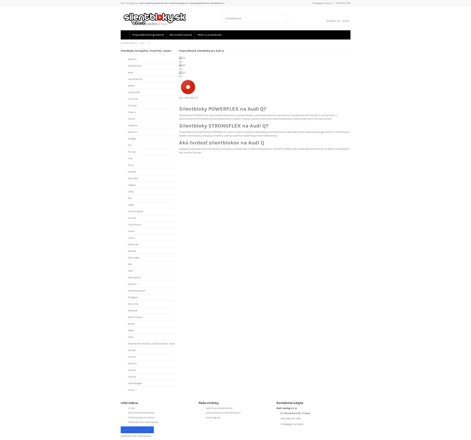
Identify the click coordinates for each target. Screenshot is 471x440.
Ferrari (132, 151)
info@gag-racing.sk (322, 3)
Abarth (132, 59)
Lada (131, 204)
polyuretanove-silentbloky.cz (223, 412)
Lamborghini (135, 211)
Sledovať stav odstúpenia (143, 422)
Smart (132, 356)
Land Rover (134, 224)
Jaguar (132, 184)
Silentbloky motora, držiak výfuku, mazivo (153, 343)
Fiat (130, 158)
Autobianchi (135, 79)
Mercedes (134, 257)
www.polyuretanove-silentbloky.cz (206, 3)
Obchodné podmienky (141, 412)
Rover (131, 323)
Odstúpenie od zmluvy (141, 417)
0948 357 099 (342, 3)
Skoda (131, 350)
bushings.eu (213, 417)
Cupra (131, 112)
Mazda (132, 251)
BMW (131, 85)
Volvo (131, 389)
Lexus (131, 231)
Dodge (132, 138)
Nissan (132, 284)
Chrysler (133, 98)
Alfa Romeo (134, 65)
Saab (131, 330)
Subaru (132, 363)
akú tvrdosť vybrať (190, 152)
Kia (130, 198)
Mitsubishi (134, 277)
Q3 (181, 61)
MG (130, 264)
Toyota (132, 376)
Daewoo (132, 125)
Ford (131, 165)
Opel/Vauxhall (136, 290)
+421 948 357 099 (290, 418)
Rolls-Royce (135, 317)
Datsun (132, 132)
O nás (131, 408)
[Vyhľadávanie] (284, 18)
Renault (132, 310)
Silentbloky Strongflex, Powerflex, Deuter (146, 50)
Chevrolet (134, 92)
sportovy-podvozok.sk (219, 408)
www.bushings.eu (178, 3)
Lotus (131, 237)
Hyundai (133, 178)
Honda (132, 171)
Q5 (180, 69)
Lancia (132, 218)
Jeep (130, 191)
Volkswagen (135, 383)
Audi (130, 72)
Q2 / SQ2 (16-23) (188, 97)
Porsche (133, 304)
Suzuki (132, 370)
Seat (130, 337)
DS (129, 145)
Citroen (132, 105)
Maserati (133, 244)
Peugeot (133, 297)
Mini (130, 270)
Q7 (180, 76)
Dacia (131, 118)
